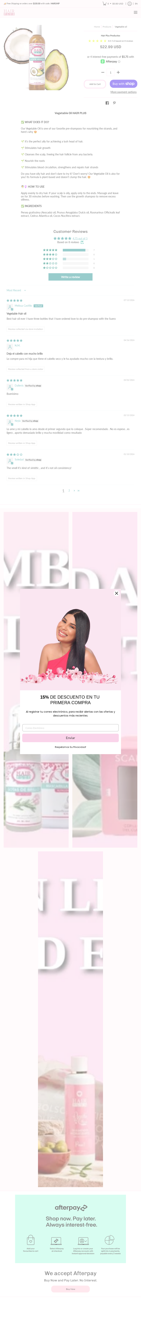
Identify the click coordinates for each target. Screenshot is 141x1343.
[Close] (116, 593)
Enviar (70, 738)
